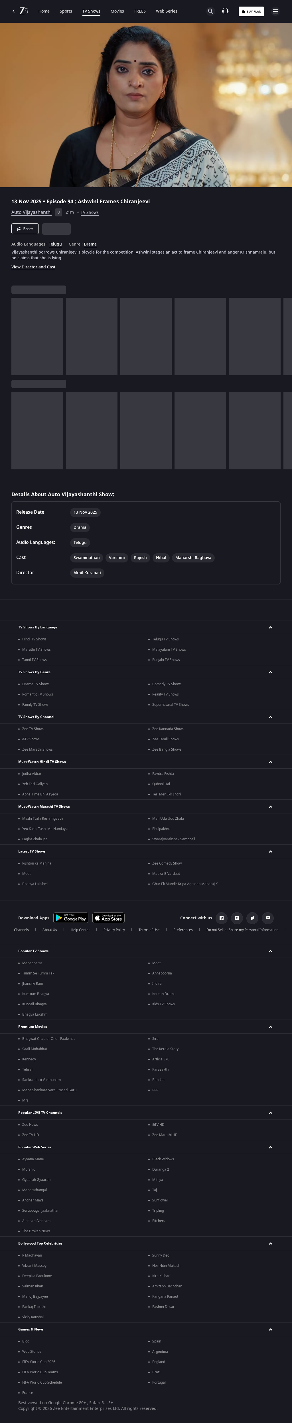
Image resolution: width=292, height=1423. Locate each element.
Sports (66, 11)
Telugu (55, 244)
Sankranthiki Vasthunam (41, 1079)
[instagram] (237, 918)
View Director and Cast (33, 267)
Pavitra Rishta (163, 773)
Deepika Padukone (37, 1276)
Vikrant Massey (34, 1265)
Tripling (158, 1210)
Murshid (28, 1169)
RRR (155, 1090)
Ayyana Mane (33, 1159)
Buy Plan (254, 11)
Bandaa (158, 1079)
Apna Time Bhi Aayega (40, 794)
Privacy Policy (114, 929)
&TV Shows (31, 739)
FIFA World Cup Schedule (42, 1382)
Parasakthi (160, 1069)
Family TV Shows (35, 704)
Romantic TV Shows (37, 694)
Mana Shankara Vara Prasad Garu (49, 1090)
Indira (157, 983)
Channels (21, 929)
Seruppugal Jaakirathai (40, 1210)
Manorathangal (34, 1190)
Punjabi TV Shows (166, 659)
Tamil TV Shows (34, 659)
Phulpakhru (161, 828)
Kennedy (29, 1059)
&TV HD (158, 1124)
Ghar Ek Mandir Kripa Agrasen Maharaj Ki (185, 884)
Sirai (155, 1038)
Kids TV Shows (163, 1004)
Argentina (160, 1351)
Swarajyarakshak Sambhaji (173, 839)
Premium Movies (32, 1026)
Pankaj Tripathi (34, 1306)
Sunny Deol (161, 1255)
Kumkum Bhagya (35, 993)
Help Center (80, 929)
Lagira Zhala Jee (35, 839)
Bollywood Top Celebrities (40, 1243)
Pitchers (158, 1220)
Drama (90, 244)
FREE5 (140, 11)
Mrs (25, 1100)
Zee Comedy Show (167, 863)
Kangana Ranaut (165, 1296)
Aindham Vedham (36, 1220)
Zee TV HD (30, 1134)
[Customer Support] (225, 11)
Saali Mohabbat (34, 1049)
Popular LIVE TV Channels (40, 1112)
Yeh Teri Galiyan (35, 784)
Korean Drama (164, 993)
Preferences (183, 929)
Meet (26, 873)
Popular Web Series (34, 1147)
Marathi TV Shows (36, 649)
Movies (117, 11)
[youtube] (268, 918)
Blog (25, 1341)
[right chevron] (17, 336)
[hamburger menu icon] (275, 11)
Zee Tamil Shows (165, 739)
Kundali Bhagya (34, 1004)
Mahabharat (32, 963)
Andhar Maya (33, 1200)
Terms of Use (149, 929)
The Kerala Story (165, 1049)
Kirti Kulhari (161, 1276)
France (27, 1392)
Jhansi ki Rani (32, 983)
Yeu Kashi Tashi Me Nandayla (45, 828)
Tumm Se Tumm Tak (38, 973)
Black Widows (163, 1159)
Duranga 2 (160, 1169)
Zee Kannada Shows (168, 728)
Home (44, 11)
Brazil (156, 1372)
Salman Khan (32, 1286)
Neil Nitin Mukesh (166, 1265)
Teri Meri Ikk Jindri (166, 794)
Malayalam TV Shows (169, 649)
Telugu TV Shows (165, 639)
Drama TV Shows (35, 684)
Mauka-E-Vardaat (166, 873)
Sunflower (160, 1200)
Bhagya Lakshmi (35, 884)
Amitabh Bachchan (167, 1286)
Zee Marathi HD (165, 1134)
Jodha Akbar (31, 773)
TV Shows (91, 11)
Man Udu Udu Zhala (168, 818)
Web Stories (31, 1351)
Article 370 (160, 1059)
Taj (154, 1190)
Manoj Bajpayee (35, 1296)
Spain (156, 1341)
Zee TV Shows (33, 728)
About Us (49, 929)
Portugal (159, 1382)
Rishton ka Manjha (36, 863)
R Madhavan (32, 1255)
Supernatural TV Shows (170, 704)
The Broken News (36, 1231)
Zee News (30, 1124)
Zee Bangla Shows (166, 749)
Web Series (166, 11)
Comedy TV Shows (166, 684)
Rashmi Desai (163, 1306)
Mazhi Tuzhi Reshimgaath (42, 818)
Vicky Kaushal (33, 1317)
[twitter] (252, 918)
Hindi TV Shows (34, 639)
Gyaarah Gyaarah (36, 1179)
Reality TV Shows (165, 694)
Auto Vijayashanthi (31, 212)
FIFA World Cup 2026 (38, 1361)
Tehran (27, 1069)
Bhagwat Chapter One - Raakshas (48, 1038)
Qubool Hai (161, 784)
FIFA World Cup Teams (40, 1372)
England (158, 1361)
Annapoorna (162, 973)
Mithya (157, 1179)
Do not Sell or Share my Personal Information (242, 929)
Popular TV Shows (33, 951)
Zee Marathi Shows (37, 749)
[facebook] (222, 918)
